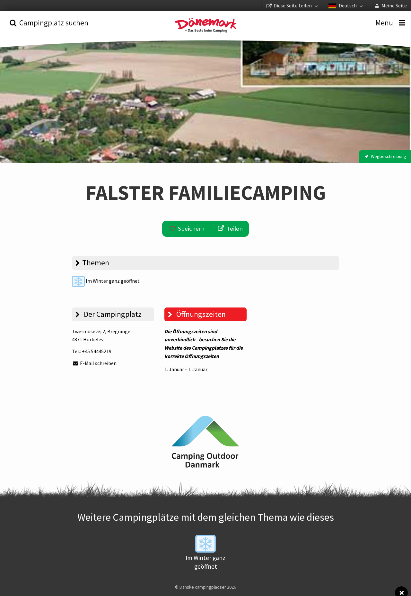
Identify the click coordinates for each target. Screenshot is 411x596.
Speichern (191, 228)
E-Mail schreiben (98, 363)
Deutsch (348, 5)
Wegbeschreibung (388, 156)
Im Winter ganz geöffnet (112, 281)
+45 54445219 (96, 351)
